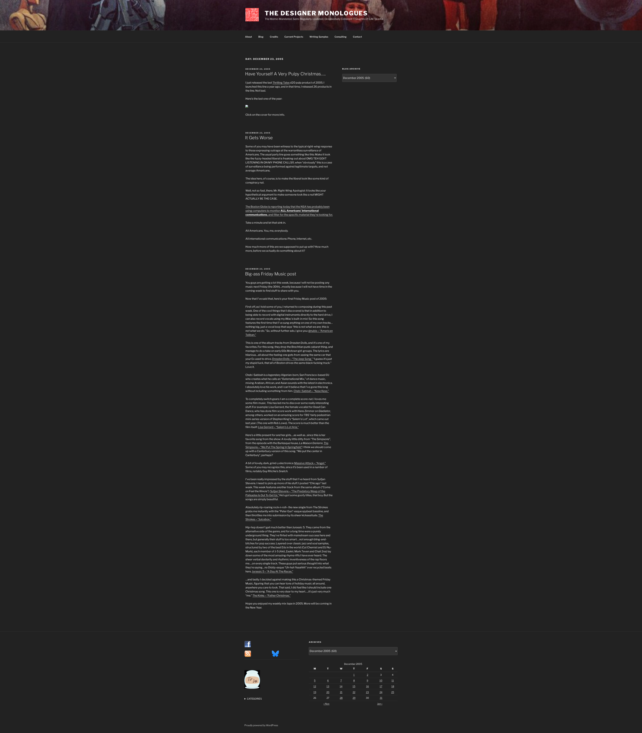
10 (381, 680)
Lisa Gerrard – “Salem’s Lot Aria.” (278, 427)
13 (328, 686)
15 (354, 686)
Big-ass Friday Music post (270, 273)
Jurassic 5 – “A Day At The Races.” (272, 571)
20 (327, 692)
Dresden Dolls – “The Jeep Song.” (292, 358)
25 (392, 692)
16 (367, 686)
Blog (260, 36)
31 (381, 697)
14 (341, 686)
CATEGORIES (254, 698)
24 (381, 692)
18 (392, 686)
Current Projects (293, 36)
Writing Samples (318, 36)
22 (354, 692)
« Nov (327, 703)
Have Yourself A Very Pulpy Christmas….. (285, 73)
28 (341, 697)
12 (314, 686)
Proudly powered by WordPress (261, 725)
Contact (357, 36)
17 (381, 686)
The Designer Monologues (316, 13)
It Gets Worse (259, 137)
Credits (274, 36)
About (248, 36)
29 (354, 697)
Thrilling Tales (281, 82)
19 (314, 692)
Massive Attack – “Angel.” (310, 463)
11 (393, 680)
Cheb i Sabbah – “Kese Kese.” (311, 391)
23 (367, 692)
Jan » (379, 703)
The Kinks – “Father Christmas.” (271, 595)
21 (341, 692)
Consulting (341, 36)
